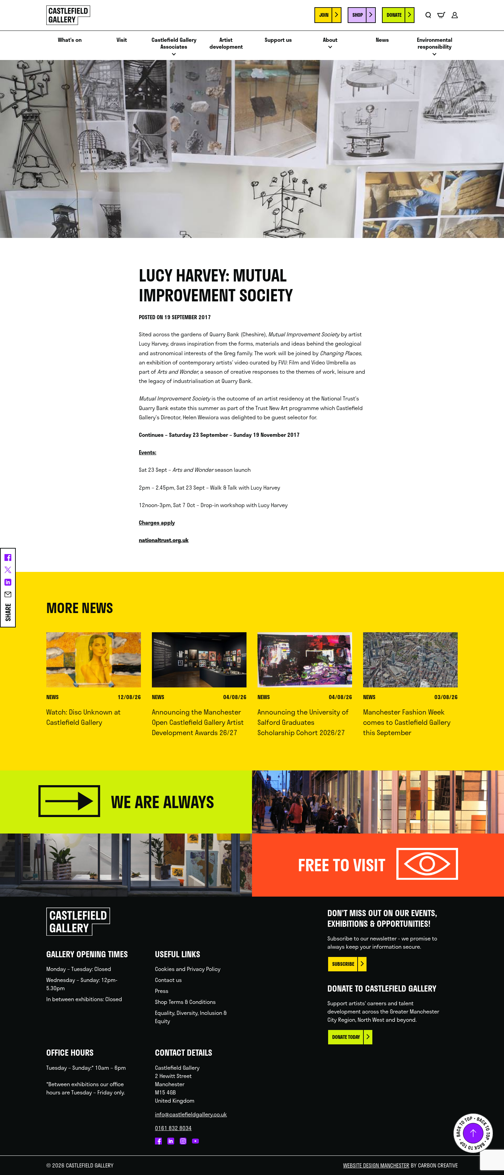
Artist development (226, 43)
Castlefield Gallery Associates (174, 43)
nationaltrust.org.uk (164, 540)
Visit (122, 40)
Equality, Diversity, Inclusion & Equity (191, 1016)
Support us (278, 40)
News (382, 40)
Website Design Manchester (376, 1165)
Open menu (174, 56)
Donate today (346, 1037)
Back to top (473, 1133)
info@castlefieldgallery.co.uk (191, 1114)
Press (161, 990)
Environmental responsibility (434, 43)
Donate (394, 15)
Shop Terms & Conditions (185, 1001)
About (330, 40)
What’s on (70, 40)
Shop (357, 15)
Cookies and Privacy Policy (187, 968)
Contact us (168, 979)
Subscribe (343, 964)
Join (323, 15)
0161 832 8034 (173, 1128)
